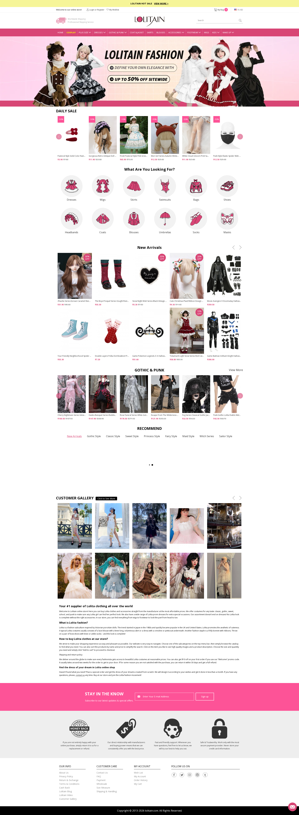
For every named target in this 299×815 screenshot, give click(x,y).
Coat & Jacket (137, 32)
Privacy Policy (66, 776)
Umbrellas (165, 232)
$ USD (240, 9)
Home (60, 32)
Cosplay (71, 32)
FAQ (99, 776)
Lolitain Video (66, 795)
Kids (214, 32)
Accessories (174, 32)
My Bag (222, 9)
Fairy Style (171, 436)
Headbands (71, 232)
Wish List (138, 772)
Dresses (98, 32)
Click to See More (106, 498)
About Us (64, 772)
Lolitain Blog (65, 791)
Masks (227, 232)
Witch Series (207, 436)
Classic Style (113, 436)
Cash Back (64, 787)
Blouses (161, 32)
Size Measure (103, 787)
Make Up (227, 32)
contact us (80, 675)
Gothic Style (94, 436)
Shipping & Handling (107, 791)
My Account (140, 776)
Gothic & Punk (116, 32)
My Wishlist (114, 9)
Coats (102, 232)
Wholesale (102, 783)
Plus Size (83, 32)
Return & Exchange (68, 780)
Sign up (205, 696)
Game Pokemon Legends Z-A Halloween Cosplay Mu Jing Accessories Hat (164, 356)
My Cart (138, 783)
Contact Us (102, 772)
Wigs (206, 32)
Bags (196, 199)
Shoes (227, 199)
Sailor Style (225, 436)
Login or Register (96, 9)
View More (236, 370)
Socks (196, 232)
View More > (161, 3)
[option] (149, 71)
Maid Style (188, 436)
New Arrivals (74, 436)
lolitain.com (151, 810)
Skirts (150, 32)
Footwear (192, 32)
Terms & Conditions (69, 783)
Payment (101, 780)
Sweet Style (132, 436)
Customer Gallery (68, 798)
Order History (140, 780)
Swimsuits (165, 199)
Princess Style (152, 436)
